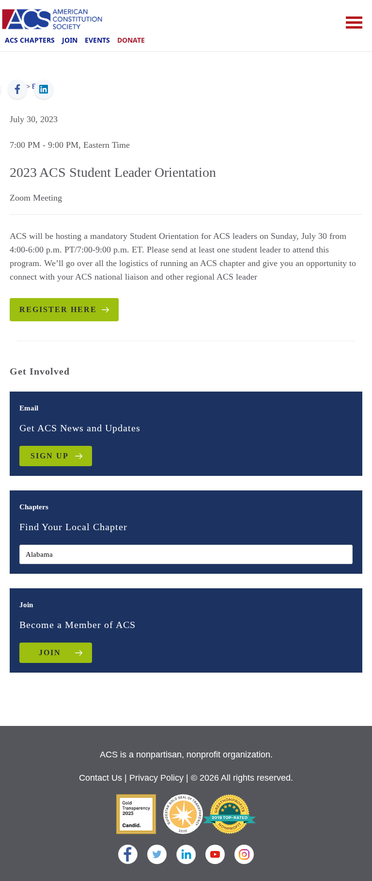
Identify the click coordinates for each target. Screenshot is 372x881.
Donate (131, 40)
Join (70, 40)
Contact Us (100, 778)
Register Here (58, 309)
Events (97, 40)
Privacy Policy (156, 778)
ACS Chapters (30, 40)
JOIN (50, 652)
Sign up (50, 456)
